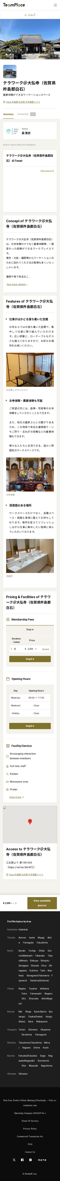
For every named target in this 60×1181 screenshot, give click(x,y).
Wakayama (41, 1021)
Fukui (24, 993)
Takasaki (39, 955)
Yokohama (43, 975)
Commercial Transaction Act (30, 1136)
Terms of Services (30, 1121)
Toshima (33, 970)
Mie (20, 1011)
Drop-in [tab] (30, 629)
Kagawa (26, 1047)
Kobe (21, 1021)
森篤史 (26, 133)
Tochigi (32, 950)
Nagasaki (29, 1060)
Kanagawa (32, 975)
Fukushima (42, 942)
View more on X (47, 171)
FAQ (30, 1144)
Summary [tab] (8, 114)
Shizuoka (33, 998)
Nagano (48, 993)
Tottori (22, 1029)
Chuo (43, 965)
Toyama (33, 988)
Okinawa (23, 1074)
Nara (30, 1021)
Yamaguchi (41, 1034)
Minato (24, 960)
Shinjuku (45, 960)
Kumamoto (43, 1060)
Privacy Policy (30, 1129)
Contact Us (30, 1152)
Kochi (46, 1047)
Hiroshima (27, 1034)
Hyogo (49, 1016)
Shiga (28, 1011)
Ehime (37, 1047)
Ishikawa (44, 988)
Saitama (34, 980)
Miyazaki (33, 1065)
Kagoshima (46, 1065)
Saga (42, 1056)
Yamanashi (36, 993)
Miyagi (41, 937)
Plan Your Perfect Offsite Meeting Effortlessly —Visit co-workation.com (30, 1103)
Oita (24, 1065)
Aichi (44, 998)
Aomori (22, 937)
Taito (42, 970)
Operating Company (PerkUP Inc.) (30, 1113)
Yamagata (28, 942)
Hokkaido (23, 929)
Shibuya (34, 960)
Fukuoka (23, 1056)
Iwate (32, 937)
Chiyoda (35, 965)
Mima (47, 1042)
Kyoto (37, 1011)
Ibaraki (22, 950)
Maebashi (28, 955)
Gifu (24, 998)
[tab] (26, 114)
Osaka (31, 1016)
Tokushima (24, 1042)
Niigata (22, 988)
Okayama (45, 1029)
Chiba (42, 950)
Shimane (33, 1029)
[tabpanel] (30, 507)
